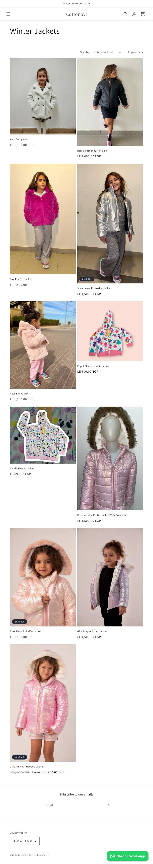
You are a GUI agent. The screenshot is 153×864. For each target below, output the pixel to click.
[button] (8, 14)
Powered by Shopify (39, 854)
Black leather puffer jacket (92, 150)
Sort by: (85, 52)
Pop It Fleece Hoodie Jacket (93, 366)
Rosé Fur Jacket (19, 393)
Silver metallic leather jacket (94, 288)
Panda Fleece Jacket (22, 468)
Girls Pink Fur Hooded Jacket (27, 766)
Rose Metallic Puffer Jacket (25, 631)
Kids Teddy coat (19, 139)
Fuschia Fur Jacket (21, 279)
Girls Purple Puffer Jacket (92, 631)
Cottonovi (23, 854)
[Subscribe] (107, 805)
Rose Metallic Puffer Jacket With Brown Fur (102, 515)
